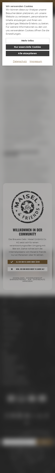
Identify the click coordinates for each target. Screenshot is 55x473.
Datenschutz (20, 61)
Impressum (36, 61)
